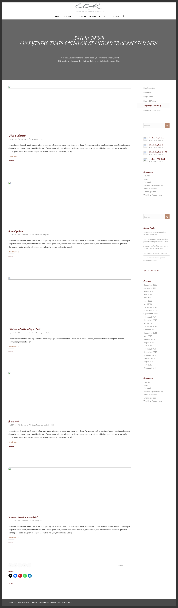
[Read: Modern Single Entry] (145, 139)
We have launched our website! (23, 516)
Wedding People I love (152, 195)
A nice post (13, 421)
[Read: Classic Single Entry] (145, 146)
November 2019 (150, 310)
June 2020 (147, 297)
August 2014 (148, 342)
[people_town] (69, 490)
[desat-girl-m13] (69, 205)
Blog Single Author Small (152, 110)
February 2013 (149, 355)
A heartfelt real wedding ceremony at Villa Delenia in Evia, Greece (155, 247)
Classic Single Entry (156, 145)
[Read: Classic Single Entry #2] (145, 153)
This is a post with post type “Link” (24, 329)
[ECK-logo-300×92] (89, 8)
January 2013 (149, 358)
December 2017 (150, 326)
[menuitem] (57, 16)
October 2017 (149, 329)
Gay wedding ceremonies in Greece (155, 253)
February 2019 (149, 317)
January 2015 (149, 339)
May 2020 (147, 301)
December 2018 (150, 320)
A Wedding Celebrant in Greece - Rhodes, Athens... (33, 602)
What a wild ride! (17, 135)
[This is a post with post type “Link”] (69, 301)
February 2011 (149, 368)
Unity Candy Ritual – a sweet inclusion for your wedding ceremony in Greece (156, 240)
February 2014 (149, 349)
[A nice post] (69, 395)
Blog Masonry (148, 97)
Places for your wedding (153, 185)
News (34, 139)
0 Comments (23, 139)
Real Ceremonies (150, 188)
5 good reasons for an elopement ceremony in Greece (154, 258)
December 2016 (150, 333)
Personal (39, 235)
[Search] (122, 16)
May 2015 (147, 336)
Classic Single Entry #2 (158, 152)
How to (146, 176)
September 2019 (150, 313)
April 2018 (147, 323)
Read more (12, 156)
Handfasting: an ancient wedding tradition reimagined (154, 233)
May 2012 (147, 365)
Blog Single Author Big (152, 106)
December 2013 (150, 352)
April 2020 (147, 304)
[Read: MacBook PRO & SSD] (145, 160)
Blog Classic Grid (149, 88)
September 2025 (150, 288)
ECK (41, 139)
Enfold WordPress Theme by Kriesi (61, 602)
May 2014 (147, 345)
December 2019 (150, 307)
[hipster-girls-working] (69, 109)
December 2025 (150, 285)
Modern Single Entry (157, 138)
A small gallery (15, 231)
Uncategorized (41, 333)
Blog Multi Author (149, 101)
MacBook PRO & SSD (157, 159)
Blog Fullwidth (148, 92)
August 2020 (148, 291)
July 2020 (147, 294)
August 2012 (148, 361)
